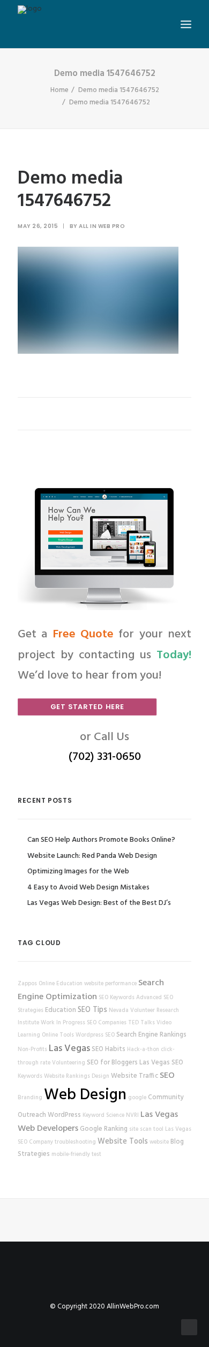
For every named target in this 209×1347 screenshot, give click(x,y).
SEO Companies (106, 1023)
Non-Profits (32, 1049)
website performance (110, 983)
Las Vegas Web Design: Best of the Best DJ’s (99, 903)
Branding (30, 1097)
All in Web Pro (102, 226)
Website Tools (123, 1142)
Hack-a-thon (143, 1049)
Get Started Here (87, 706)
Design (100, 1076)
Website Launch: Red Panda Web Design (92, 856)
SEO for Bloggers (112, 1062)
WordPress (64, 1115)
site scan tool (146, 1129)
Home (59, 90)
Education (60, 1010)
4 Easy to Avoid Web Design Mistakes (88, 887)
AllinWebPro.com (133, 1306)
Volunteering (68, 1063)
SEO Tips (92, 1010)
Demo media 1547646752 (118, 90)
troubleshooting (75, 1142)
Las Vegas (69, 1048)
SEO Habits (108, 1049)
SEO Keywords (117, 997)
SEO (167, 1076)
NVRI (132, 1115)
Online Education (61, 983)
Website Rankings (67, 1076)
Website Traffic (134, 1076)
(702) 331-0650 (105, 757)
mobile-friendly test (76, 1154)
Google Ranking (104, 1129)
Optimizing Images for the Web (78, 871)
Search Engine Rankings (151, 1035)
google (137, 1097)
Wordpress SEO (95, 1035)
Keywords (30, 1076)
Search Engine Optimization (91, 990)
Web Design (85, 1095)
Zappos (27, 983)
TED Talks (141, 1023)
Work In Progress (63, 1023)
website (159, 1142)
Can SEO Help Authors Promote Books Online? (101, 840)
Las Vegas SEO (161, 1062)
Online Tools (58, 1035)
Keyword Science (103, 1115)
